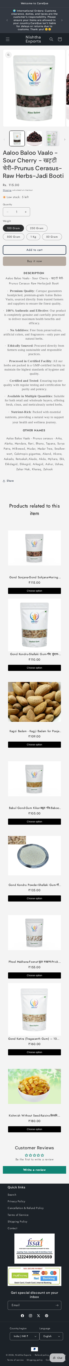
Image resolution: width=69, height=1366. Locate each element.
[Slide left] (4, 139)
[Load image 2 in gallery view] (34, 138)
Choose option (34, 591)
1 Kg (33, 237)
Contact (12, 1228)
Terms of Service (18, 1215)
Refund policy (42, 1354)
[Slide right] (65, 139)
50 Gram (52, 237)
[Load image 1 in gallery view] (17, 138)
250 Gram (37, 228)
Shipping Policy (17, 1221)
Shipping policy (35, 1359)
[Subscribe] (57, 1305)
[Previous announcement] (7, 20)
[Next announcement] (62, 20)
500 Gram (13, 237)
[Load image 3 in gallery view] (51, 138)
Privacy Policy (16, 1201)
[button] (7, 39)
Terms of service (15, 1359)
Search (12, 1195)
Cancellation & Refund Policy (26, 1208)
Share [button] (10, 481)
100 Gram (13, 228)
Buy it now (34, 261)
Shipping (7, 190)
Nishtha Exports (23, 1354)
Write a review (34, 1170)
